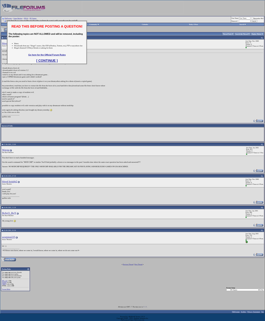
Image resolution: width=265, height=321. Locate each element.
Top (262, 312)
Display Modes (256, 34)
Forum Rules (6, 289)
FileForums (8, 18)
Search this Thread (241, 34)
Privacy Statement (253, 312)
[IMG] (4, 284)
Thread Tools (227, 34)
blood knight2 (9, 181)
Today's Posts (193, 24)
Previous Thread (128, 264)
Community (93, 24)
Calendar (145, 24)
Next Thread (138, 264)
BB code (4, 281)
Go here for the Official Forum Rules (47, 55)
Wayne (5, 150)
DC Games (33, 18)
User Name (235, 18)
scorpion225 (8, 237)
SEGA (26, 18)
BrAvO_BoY (9, 213)
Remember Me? (259, 18)
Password (234, 21)
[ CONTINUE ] (47, 60)
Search (241, 24)
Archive (243, 312)
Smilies (4, 282)
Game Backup (17, 18)
